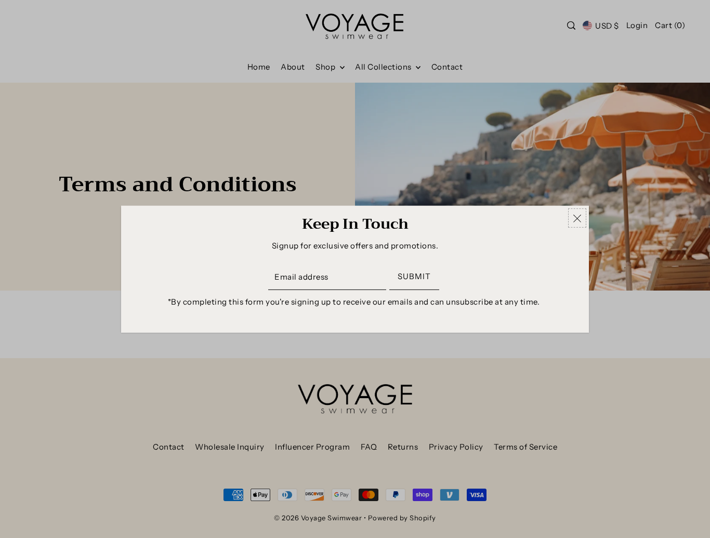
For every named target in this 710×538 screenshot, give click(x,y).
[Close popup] (577, 217)
